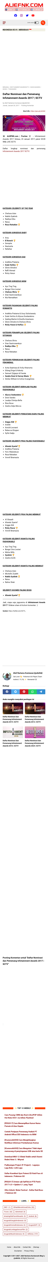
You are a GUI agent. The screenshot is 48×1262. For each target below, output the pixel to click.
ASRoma (32, 1234)
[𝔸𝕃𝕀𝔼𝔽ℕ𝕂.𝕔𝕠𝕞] (24, 7)
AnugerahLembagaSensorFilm (16, 1229)
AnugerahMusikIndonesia (14, 1234)
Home (9, 1247)
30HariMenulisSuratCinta (23, 1207)
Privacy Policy (29, 1251)
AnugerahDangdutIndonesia (15, 1220)
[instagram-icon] (21, 15)
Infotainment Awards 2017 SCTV (16, 151)
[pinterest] (24, 691)
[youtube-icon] (32, 15)
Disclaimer (18, 1251)
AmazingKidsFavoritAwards (15, 1216)
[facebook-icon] (15, 15)
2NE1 (7, 1207)
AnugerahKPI (34, 1225)
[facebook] (7, 691)
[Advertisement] (24, 59)
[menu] (6, 23)
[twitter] (15, 691)
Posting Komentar (27, 105)
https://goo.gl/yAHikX (38, 111)
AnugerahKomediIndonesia (14, 1225)
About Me (17, 1247)
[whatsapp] (32, 691)
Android (33, 1216)
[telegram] (41, 691)
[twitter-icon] (27, 15)
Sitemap (36, 1247)
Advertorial (20, 1212)
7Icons (8, 1212)
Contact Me (27, 1247)
